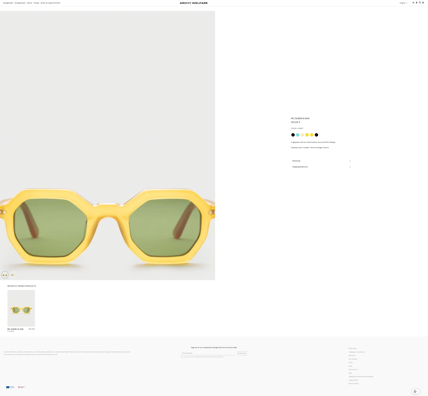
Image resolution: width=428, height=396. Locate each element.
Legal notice (353, 380)
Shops (36, 3)
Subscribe (242, 353)
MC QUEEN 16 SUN (15, 329)
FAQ (350, 373)
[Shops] (417, 2)
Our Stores (353, 359)
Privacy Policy (354, 383)
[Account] (413, 2)
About (29, 3)
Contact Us (353, 369)
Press (351, 362)
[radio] (293, 135)
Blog (350, 366)
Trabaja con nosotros (357, 352)
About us (352, 355)
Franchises (353, 348)
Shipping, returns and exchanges (361, 376)
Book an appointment (50, 3)
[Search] (420, 2)
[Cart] (423, 2)
